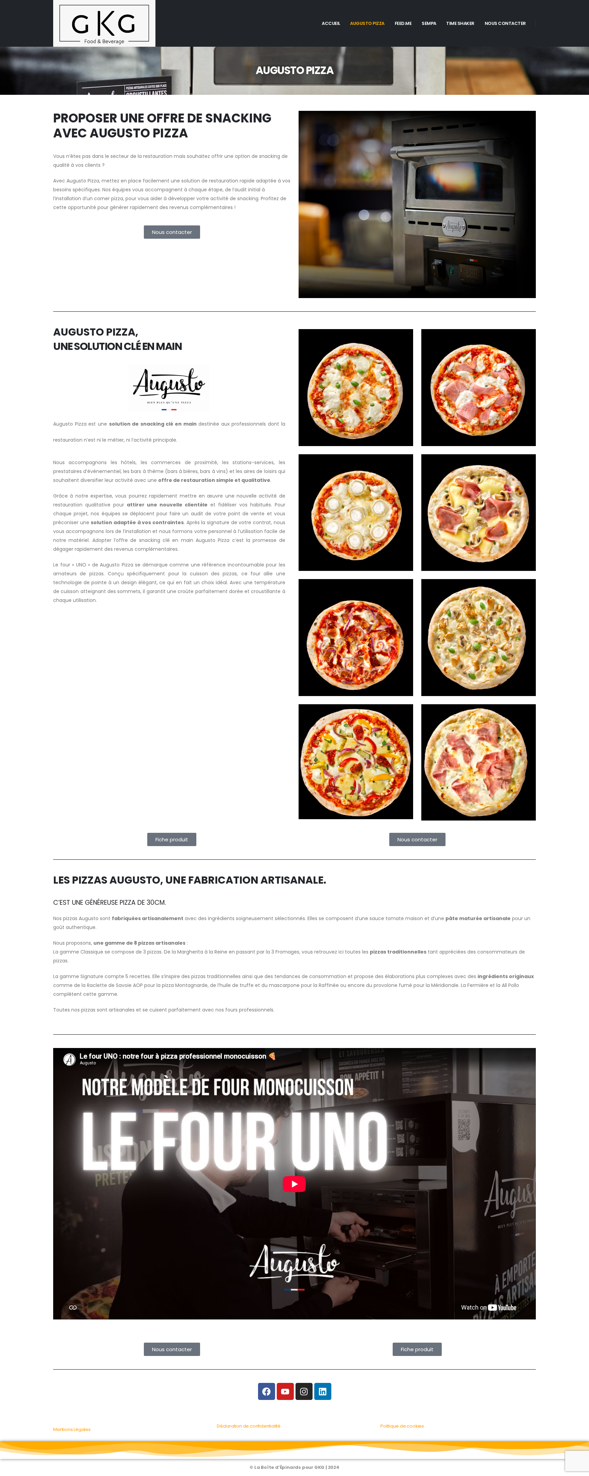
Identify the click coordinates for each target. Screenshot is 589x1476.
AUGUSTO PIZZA (367, 23)
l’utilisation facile (257, 531)
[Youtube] (285, 1391)
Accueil (331, 23)
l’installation (137, 531)
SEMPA (429, 23)
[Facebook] (266, 1391)
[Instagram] (304, 1391)
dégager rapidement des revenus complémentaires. (116, 549)
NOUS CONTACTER (505, 23)
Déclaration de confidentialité (249, 1426)
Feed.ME (403, 23)
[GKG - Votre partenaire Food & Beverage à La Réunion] (104, 23)
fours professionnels (249, 1009)
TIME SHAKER (460, 23)
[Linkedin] (322, 1391)
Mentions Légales (72, 1429)
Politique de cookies (402, 1426)
